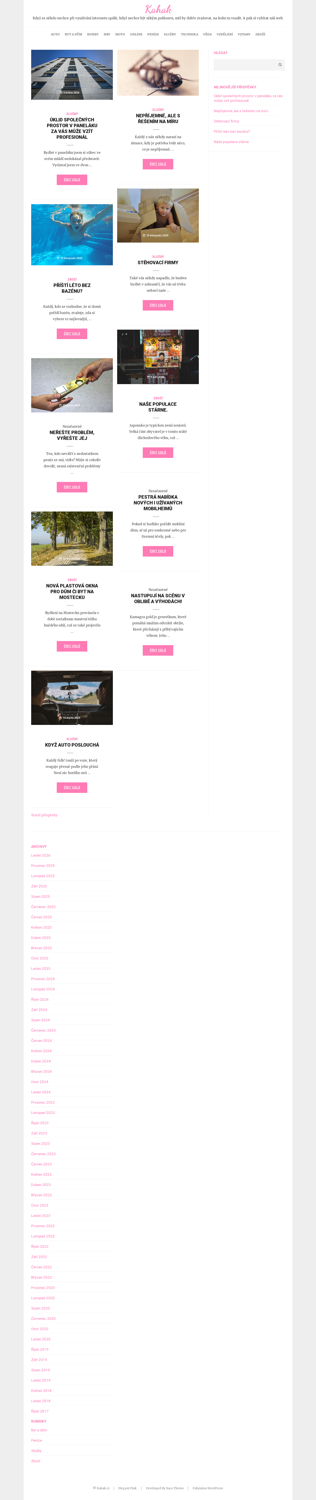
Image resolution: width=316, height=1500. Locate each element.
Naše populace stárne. (232, 142)
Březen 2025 (41, 948)
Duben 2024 (41, 1061)
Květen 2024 (41, 1051)
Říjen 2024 (40, 999)
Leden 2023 (41, 1215)
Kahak (158, 9)
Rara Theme (175, 1488)
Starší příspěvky (44, 815)
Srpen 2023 (40, 1143)
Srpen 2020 (40, 1308)
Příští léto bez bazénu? (232, 131)
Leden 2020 (41, 1339)
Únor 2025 (39, 958)
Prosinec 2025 (43, 865)
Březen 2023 (41, 1195)
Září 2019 (39, 1360)
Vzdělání (225, 34)
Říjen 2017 (40, 1411)
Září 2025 (39, 886)
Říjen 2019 (40, 1349)
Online (136, 34)
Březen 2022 (41, 1277)
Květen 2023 (41, 1174)
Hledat (221, 53)
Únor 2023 (39, 1205)
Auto (55, 34)
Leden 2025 (41, 968)
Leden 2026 (41, 855)
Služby (170, 34)
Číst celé (72, 180)
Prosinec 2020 (43, 1288)
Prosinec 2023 (43, 1102)
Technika (189, 34)
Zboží (260, 34)
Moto (120, 34)
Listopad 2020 (43, 1298)
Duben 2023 (41, 1185)
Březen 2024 (41, 1071)
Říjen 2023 (40, 1123)
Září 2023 (39, 1133)
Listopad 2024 (43, 989)
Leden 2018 (41, 1401)
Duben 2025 (41, 938)
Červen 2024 (41, 1040)
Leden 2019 (41, 1380)
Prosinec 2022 (43, 1226)
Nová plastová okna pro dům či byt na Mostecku (72, 591)
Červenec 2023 (43, 1154)
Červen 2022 (41, 1267)
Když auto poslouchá (72, 745)
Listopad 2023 (43, 1113)
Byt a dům (73, 34)
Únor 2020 (39, 1329)
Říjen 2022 (40, 1246)
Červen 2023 (41, 1164)
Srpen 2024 (40, 1020)
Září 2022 (39, 1257)
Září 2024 (39, 1010)
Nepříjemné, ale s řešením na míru (241, 111)
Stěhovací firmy (158, 262)
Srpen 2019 (40, 1370)
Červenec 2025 (43, 907)
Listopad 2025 (43, 876)
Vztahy (244, 34)
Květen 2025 (41, 927)
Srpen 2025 (40, 896)
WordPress (215, 1488)
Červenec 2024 (43, 1030)
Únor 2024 (39, 1082)
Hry (107, 34)
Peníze (153, 34)
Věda (207, 34)
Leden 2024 (41, 1092)
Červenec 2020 (43, 1318)
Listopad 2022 (43, 1236)
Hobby (93, 34)
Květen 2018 (41, 1390)
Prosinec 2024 (43, 979)
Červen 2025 (41, 917)
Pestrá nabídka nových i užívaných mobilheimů (158, 502)
